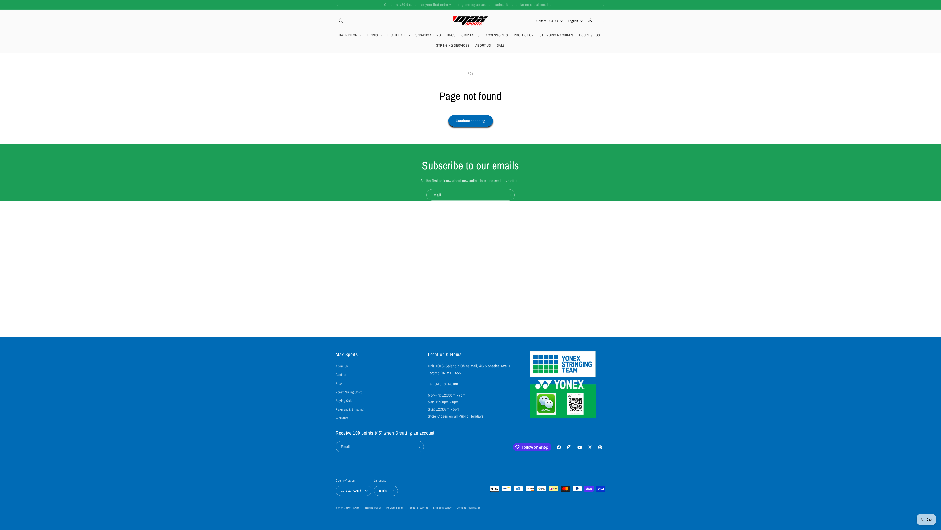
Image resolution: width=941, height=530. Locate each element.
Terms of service (418, 507)
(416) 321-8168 (446, 384)
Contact (341, 374)
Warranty (342, 418)
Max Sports (352, 508)
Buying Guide (345, 400)
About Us (342, 366)
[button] (341, 20)
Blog (339, 383)
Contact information (468, 507)
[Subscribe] (509, 195)
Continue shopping (470, 120)
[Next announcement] (603, 4)
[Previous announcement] (337, 4)
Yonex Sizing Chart (349, 392)
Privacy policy (395, 507)
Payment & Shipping (350, 409)
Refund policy (373, 507)
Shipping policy (442, 507)
